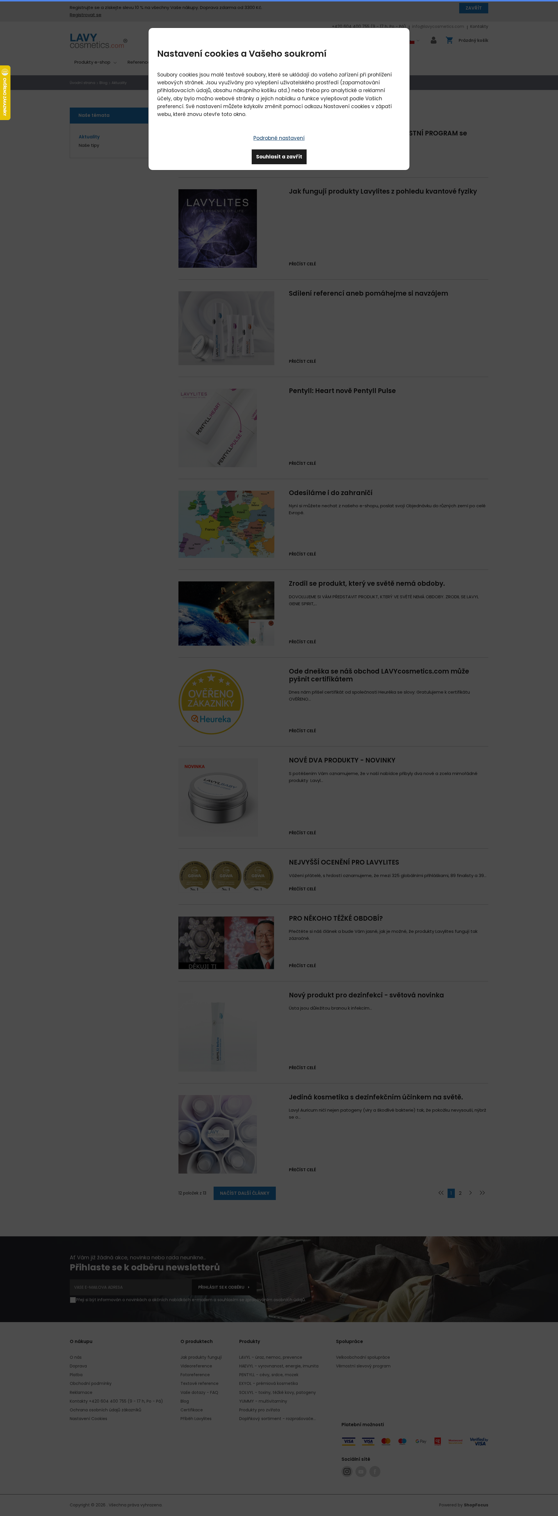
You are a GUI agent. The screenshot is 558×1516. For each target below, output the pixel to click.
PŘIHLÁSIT (365, 117)
